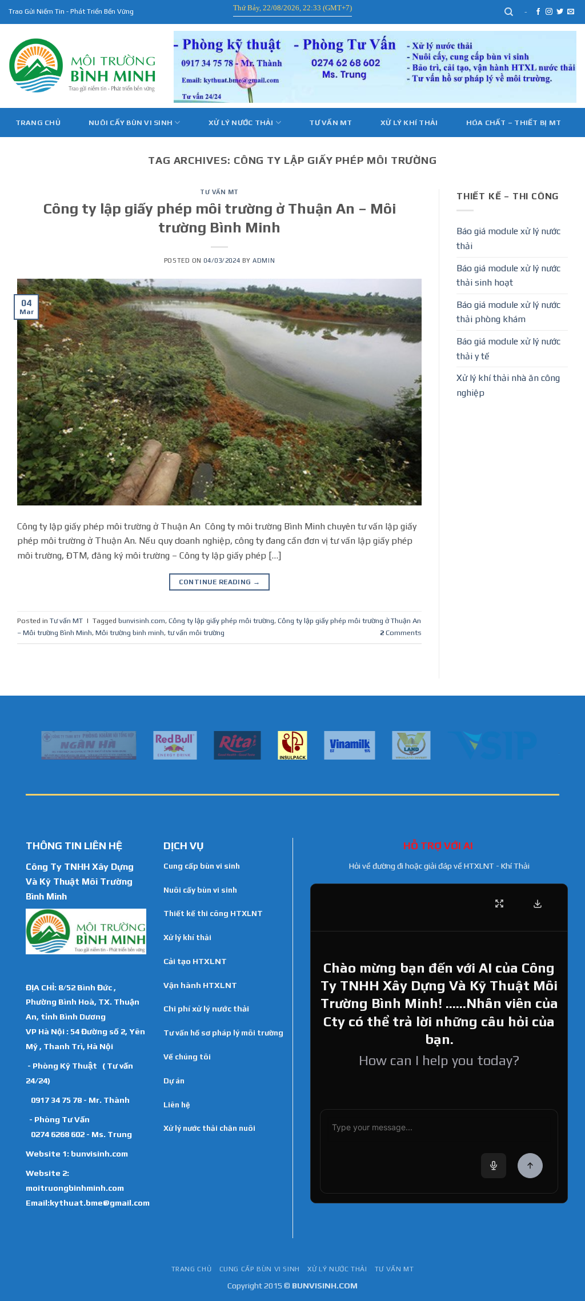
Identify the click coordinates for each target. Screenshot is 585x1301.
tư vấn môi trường (196, 632)
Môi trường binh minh (129, 632)
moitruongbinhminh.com (75, 1187)
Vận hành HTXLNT (200, 985)
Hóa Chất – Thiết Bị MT (514, 122)
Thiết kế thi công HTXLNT (213, 913)
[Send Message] (530, 1165)
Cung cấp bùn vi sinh (201, 865)
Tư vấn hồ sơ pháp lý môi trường (223, 1032)
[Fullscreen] (499, 903)
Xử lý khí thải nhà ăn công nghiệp (508, 385)
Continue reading (220, 582)
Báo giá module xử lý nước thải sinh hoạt (508, 275)
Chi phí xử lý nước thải (206, 1008)
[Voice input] (493, 1165)
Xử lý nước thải (241, 122)
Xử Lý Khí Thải (409, 122)
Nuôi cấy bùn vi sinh (131, 122)
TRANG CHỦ (191, 1269)
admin (264, 260)
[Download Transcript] (537, 903)
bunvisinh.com (141, 620)
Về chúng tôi (187, 1056)
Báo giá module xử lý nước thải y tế (508, 349)
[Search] (509, 12)
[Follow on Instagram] (549, 12)
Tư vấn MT (330, 122)
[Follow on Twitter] (559, 12)
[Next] (553, 744)
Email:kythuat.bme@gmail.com (88, 1202)
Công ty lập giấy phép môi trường (221, 620)
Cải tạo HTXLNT (195, 961)
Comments (401, 632)
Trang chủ (38, 122)
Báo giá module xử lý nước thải (508, 238)
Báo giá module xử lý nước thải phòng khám (508, 312)
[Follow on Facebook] (538, 12)
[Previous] (32, 744)
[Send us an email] (570, 12)
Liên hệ (176, 1104)
